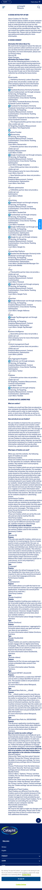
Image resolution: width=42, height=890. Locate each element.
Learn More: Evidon (15, 153)
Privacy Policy (16, 54)
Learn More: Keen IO (15, 173)
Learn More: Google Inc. (16, 247)
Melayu (4, 847)
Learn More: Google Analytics (19, 165)
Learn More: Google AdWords (19, 235)
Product (5, 856)
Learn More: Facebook (16, 225)
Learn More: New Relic (16, 183)
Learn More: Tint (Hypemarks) (19, 128)
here (13, 619)
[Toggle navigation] (4, 7)
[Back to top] (38, 820)
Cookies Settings (21, 884)
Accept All (21, 879)
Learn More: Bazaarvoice (17, 144)
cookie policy (24, 34)
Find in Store (34, 2)
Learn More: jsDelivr (15, 354)
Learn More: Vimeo (15, 385)
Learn (4, 861)
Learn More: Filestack (16, 282)
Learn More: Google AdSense (18, 311)
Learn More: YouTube (15, 396)
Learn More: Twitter (15, 371)
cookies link (15, 32)
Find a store (6, 841)
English (4, 850)
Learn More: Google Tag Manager (20, 327)
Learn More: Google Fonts (17, 294)
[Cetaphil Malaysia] (10, 830)
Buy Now (40, 225)
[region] (21, 877)
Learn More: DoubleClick (17, 212)
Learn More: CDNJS (15, 196)
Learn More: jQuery (15, 340)
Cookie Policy (26, 874)
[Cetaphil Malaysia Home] (21, 7)
